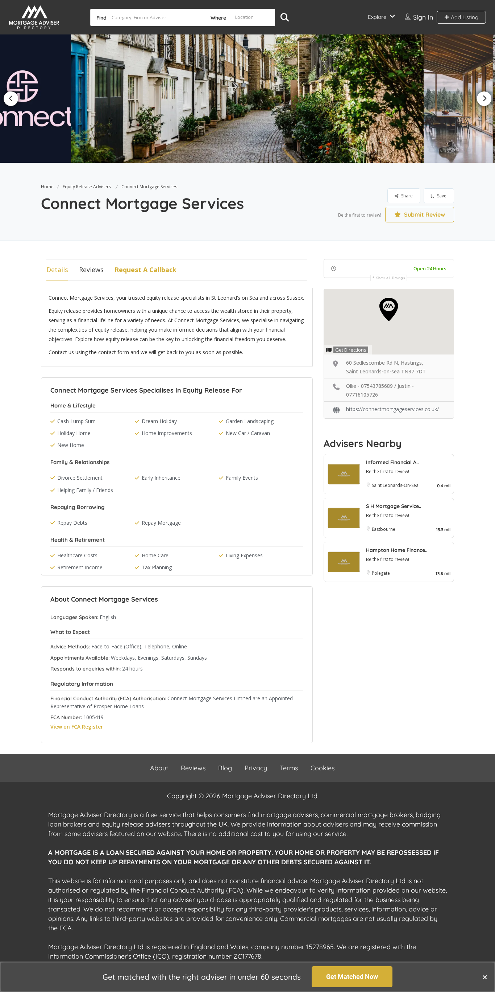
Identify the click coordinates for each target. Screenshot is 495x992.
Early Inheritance (161, 477)
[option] (247, 98)
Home (47, 187)
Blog (225, 768)
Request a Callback (145, 269)
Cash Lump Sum (76, 421)
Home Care (155, 555)
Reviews (91, 269)
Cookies (322, 768)
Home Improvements (167, 433)
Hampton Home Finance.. (396, 550)
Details (57, 269)
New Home (70, 445)
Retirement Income (80, 567)
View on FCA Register (76, 726)
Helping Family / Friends (85, 490)
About (159, 768)
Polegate (381, 573)
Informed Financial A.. (392, 462)
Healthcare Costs (77, 555)
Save (441, 196)
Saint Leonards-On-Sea (395, 485)
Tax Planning (157, 567)
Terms (289, 768)
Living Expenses (244, 555)
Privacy (256, 768)
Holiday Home (74, 433)
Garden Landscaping (250, 421)
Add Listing (463, 17)
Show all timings (390, 278)
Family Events (242, 477)
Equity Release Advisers (87, 187)
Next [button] (484, 99)
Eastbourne (383, 529)
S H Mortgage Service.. (393, 506)
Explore (377, 16)
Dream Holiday (159, 421)
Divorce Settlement (80, 477)
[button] (485, 977)
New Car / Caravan (248, 433)
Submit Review (424, 214)
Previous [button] (11, 99)
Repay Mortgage (161, 522)
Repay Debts (72, 522)
